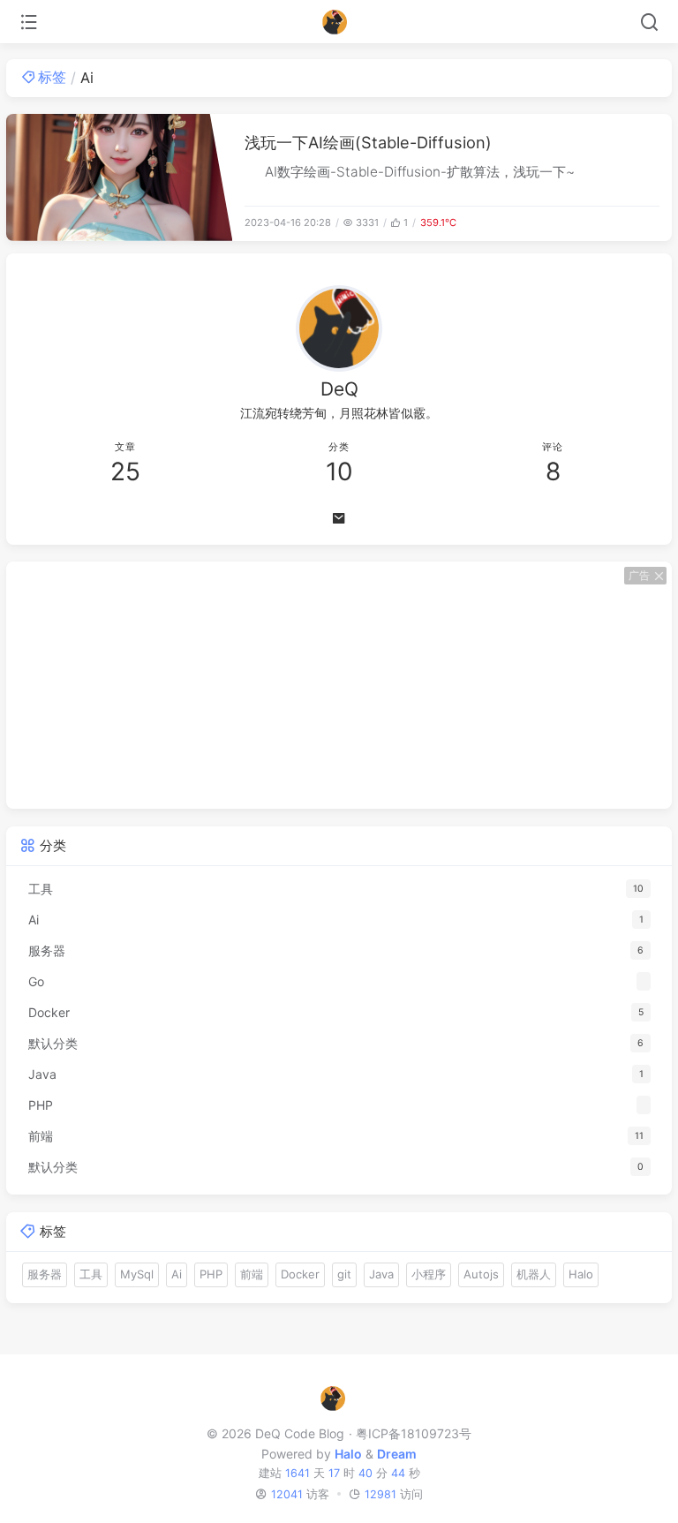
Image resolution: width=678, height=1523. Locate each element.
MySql (137, 1274)
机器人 (533, 1274)
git (344, 1274)
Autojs (481, 1274)
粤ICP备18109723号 (413, 1433)
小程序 (428, 1274)
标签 (52, 77)
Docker (300, 1274)
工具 (90, 1274)
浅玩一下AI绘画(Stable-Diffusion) (368, 142)
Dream (397, 1453)
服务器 (44, 1274)
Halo (581, 1274)
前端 (251, 1274)
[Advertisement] (339, 685)
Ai (176, 1274)
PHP (211, 1274)
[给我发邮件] (339, 518)
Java (381, 1274)
